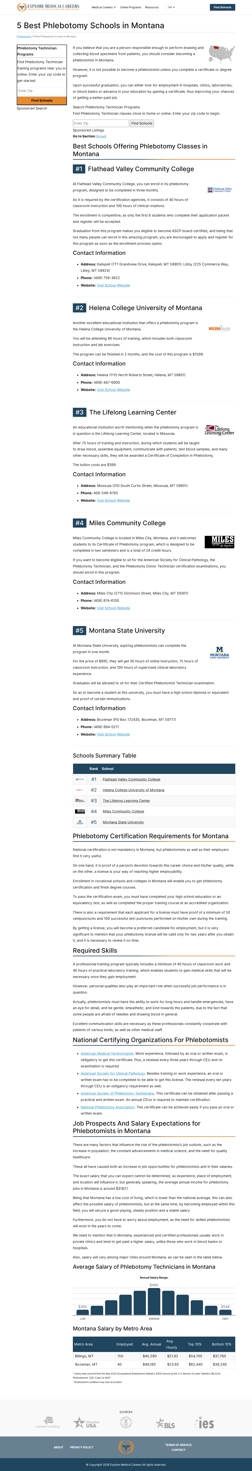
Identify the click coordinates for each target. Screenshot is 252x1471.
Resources (151, 7)
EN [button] (170, 7)
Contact (178, 1449)
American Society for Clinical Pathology (113, 1073)
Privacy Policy (81, 1447)
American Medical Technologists (107, 1053)
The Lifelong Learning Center (126, 801)
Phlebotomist (24, 36)
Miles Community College (123, 811)
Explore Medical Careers (126, 1464)
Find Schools (222, 7)
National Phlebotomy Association (107, 1107)
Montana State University (123, 822)
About (58, 1447)
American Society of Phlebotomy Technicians (117, 1093)
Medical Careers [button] (102, 7)
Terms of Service (178, 1445)
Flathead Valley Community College (131, 779)
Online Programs (130, 7)
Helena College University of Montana (133, 790)
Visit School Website (113, 285)
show (101, 136)
